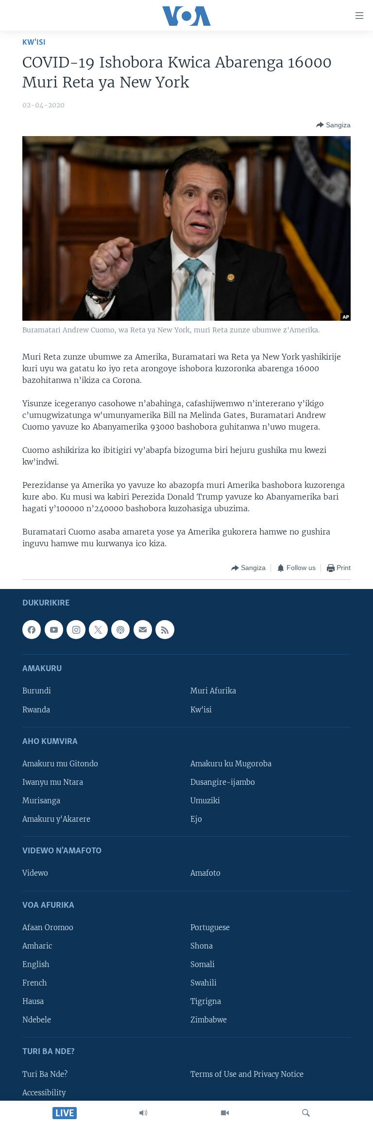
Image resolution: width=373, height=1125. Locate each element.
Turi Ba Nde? (45, 1074)
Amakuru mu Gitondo (60, 763)
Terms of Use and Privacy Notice (247, 1074)
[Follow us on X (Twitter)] (98, 629)
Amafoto (205, 873)
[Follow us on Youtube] (54, 629)
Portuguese (210, 927)
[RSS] (164, 629)
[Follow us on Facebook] (31, 629)
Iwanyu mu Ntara (52, 782)
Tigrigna (205, 1001)
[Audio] (143, 1113)
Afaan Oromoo (47, 927)
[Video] (224, 1113)
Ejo (196, 819)
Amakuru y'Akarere (56, 819)
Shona (201, 945)
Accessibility (44, 1092)
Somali (202, 964)
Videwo (35, 873)
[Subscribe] (143, 629)
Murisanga (41, 800)
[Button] (333, 125)
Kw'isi (34, 42)
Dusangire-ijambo (222, 782)
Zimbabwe (208, 1020)
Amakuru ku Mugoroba (230, 763)
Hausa (33, 1001)
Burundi (36, 691)
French (34, 983)
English (36, 964)
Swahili (203, 983)
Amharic (37, 945)
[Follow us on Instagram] (76, 629)
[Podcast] (120, 629)
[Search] (306, 1113)
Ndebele (36, 1020)
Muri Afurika (213, 691)
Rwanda (36, 709)
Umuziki (205, 800)
